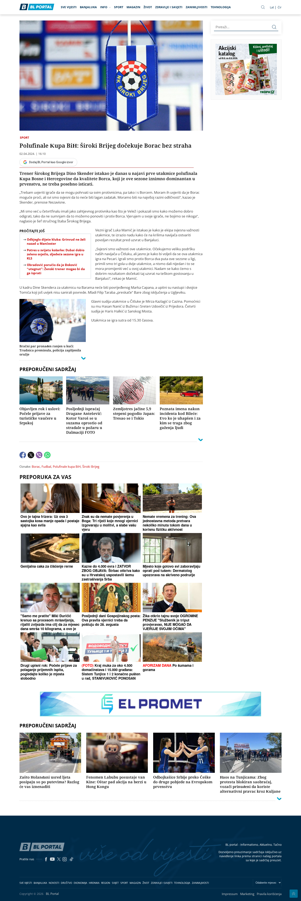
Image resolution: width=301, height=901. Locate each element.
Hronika (94, 883)
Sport (118, 7)
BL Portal (52, 894)
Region (105, 883)
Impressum (230, 894)
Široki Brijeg (90, 466)
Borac (36, 466)
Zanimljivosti (196, 7)
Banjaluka (88, 7)
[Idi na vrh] (294, 894)
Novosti (54, 883)
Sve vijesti (69, 7)
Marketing (247, 894)
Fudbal (46, 466)
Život (148, 7)
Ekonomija (80, 883)
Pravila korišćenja (269, 894)
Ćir (280, 7)
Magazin (133, 7)
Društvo (66, 883)
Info (103, 7)
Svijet (115, 883)
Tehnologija (221, 7)
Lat (272, 7)
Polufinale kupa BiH (67, 466)
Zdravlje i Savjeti (168, 7)
